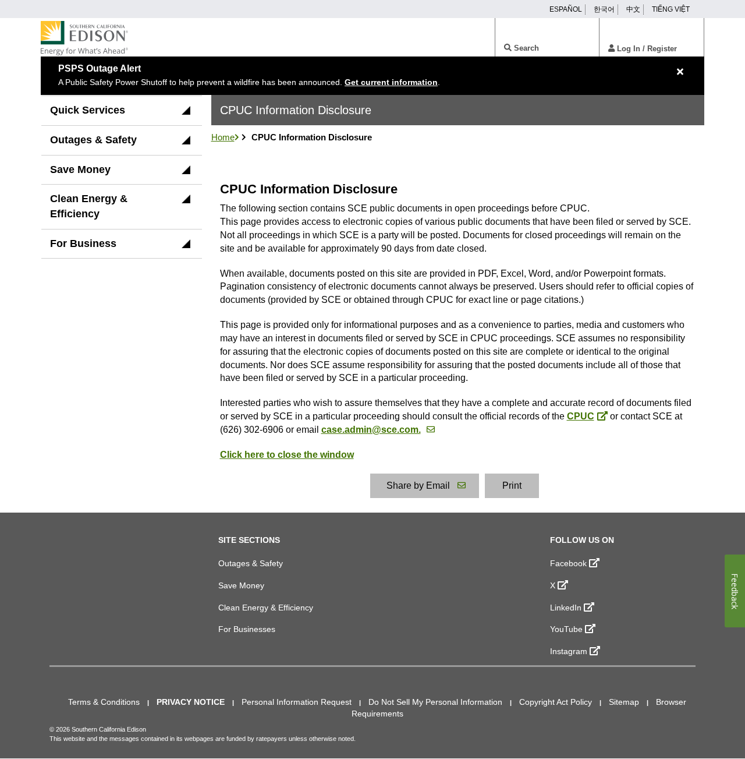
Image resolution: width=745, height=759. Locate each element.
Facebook (568, 563)
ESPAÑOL (565, 9)
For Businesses (246, 629)
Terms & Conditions (104, 702)
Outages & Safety (93, 140)
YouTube (566, 629)
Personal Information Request (297, 702)
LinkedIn (565, 607)
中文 (633, 9)
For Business (83, 243)
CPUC (580, 416)
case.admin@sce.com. (371, 430)
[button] (186, 114)
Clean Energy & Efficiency (88, 206)
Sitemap (624, 702)
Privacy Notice (191, 702)
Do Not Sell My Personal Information (435, 702)
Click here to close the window (287, 455)
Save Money (80, 169)
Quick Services (87, 110)
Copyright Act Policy (555, 702)
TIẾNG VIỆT (671, 9)
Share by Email (418, 485)
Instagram (568, 651)
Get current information (391, 82)
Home (223, 137)
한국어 (604, 9)
